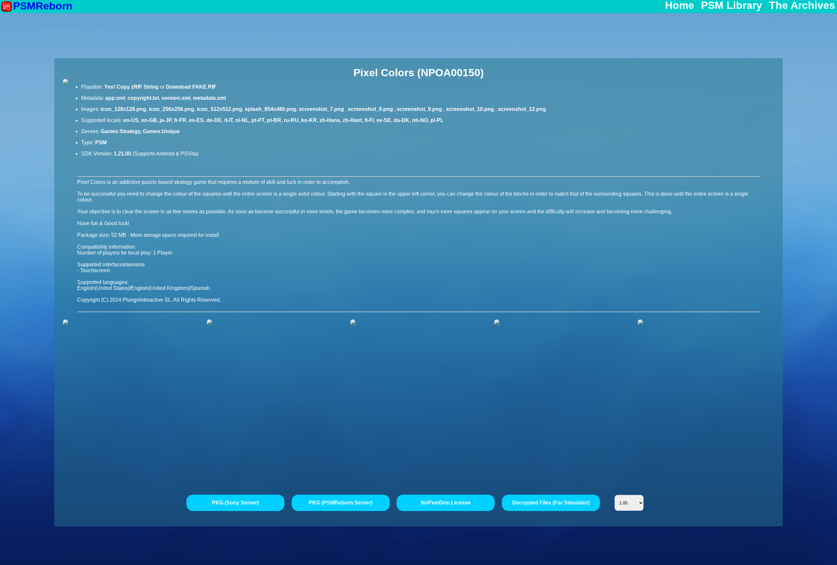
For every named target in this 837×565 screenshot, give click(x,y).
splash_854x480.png (270, 109)
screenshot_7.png (322, 109)
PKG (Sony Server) (235, 502)
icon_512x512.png (219, 109)
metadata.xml (209, 98)
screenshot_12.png (522, 109)
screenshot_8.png (371, 109)
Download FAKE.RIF (191, 87)
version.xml (176, 98)
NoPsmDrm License (445, 502)
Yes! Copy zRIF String (131, 87)
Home (679, 5)
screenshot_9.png (420, 109)
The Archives (802, 5)
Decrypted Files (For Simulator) (550, 502)
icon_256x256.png (171, 109)
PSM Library (731, 5)
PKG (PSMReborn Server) (340, 502)
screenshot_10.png (470, 109)
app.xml (115, 98)
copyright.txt (143, 98)
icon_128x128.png (123, 109)
